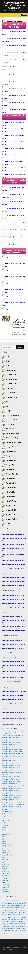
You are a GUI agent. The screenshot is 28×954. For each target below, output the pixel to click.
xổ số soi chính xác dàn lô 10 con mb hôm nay (12, 754)
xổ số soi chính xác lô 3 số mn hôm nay (10, 801)
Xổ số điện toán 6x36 (12, 415)
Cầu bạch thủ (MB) (11, 429)
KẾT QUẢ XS (4, 809)
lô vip (13, 914)
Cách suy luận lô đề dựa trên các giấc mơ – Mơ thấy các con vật (19, 322)
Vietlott (3, 829)
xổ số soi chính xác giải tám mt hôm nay (11, 781)
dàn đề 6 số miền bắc (14, 907)
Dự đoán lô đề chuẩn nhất (7, 811)
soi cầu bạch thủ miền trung (18, 926)
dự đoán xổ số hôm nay (9, 910)
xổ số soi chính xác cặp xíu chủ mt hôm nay (11, 778)
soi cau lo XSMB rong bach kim (17, 923)
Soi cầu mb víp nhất (6, 758)
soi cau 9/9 (23, 914)
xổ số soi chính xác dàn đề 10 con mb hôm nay (12, 751)
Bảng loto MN (5, 882)
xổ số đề (5, 933)
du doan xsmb (20, 905)
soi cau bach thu (5, 916)
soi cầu (14, 924)
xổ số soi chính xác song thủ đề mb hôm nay (11, 769)
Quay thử (4, 884)
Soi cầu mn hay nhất (6, 792)
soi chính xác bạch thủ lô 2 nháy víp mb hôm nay (12, 735)
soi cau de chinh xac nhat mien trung (17, 916)
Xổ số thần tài (10, 424)
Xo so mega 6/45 (11, 393)
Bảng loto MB (5, 878)
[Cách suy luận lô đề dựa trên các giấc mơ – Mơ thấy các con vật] (6, 318)
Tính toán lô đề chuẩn (5, 322)
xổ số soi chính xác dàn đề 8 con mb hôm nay (12, 749)
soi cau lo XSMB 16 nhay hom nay (10, 919)
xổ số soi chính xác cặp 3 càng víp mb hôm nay (12, 744)
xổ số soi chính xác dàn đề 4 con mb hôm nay (12, 746)
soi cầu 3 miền (19, 924)
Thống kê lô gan (11, 451)
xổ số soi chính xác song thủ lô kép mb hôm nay (12, 770)
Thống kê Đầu (10, 465)
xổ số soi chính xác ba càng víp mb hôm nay (11, 737)
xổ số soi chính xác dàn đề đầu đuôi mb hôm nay (12, 753)
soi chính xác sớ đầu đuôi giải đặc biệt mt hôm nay (13, 786)
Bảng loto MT (5, 880)
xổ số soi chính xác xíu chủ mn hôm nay (10, 808)
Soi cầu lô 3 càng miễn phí (18, 928)
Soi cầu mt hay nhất (6, 774)
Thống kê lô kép (11, 460)
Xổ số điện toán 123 (12, 420)
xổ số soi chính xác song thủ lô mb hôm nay (11, 772)
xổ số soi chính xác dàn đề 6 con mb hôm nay (12, 747)
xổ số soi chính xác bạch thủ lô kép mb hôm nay (12, 740)
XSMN (8, 361)
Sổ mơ (8, 524)
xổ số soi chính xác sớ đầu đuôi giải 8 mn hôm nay (13, 802)
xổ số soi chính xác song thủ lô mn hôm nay (11, 806)
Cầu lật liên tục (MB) (12, 433)
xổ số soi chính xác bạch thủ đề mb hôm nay (11, 739)
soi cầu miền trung (7, 932)
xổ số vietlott (10, 388)
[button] (24, 15)
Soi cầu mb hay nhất (6, 733)
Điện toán (4, 841)
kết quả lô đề (4, 912)
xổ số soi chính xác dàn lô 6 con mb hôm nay (12, 760)
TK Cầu (3, 848)
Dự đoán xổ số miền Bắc (19, 910)
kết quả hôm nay (11, 370)
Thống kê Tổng (10, 478)
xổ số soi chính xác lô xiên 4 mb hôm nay (11, 767)
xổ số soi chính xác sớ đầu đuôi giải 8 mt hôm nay (13, 785)
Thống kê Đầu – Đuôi (12, 474)
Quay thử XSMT (11, 515)
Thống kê (9, 411)
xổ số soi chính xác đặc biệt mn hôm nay (11, 797)
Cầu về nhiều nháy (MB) (13, 442)
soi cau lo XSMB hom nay (14, 921)
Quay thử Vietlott (11, 519)
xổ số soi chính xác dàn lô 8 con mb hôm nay (12, 762)
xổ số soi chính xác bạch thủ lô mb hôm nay (11, 742)
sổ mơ (3, 893)
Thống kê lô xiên (11, 456)
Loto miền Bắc (10, 492)
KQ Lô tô (4, 877)
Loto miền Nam (10, 496)
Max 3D (8, 402)
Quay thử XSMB (11, 506)
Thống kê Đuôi (10, 469)
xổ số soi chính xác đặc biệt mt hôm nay (11, 779)
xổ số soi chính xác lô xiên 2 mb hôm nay (11, 763)
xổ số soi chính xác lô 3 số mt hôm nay (10, 783)
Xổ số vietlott (5, 831)
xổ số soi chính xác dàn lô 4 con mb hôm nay (12, 756)
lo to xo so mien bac (18, 912)
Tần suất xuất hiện (11, 483)
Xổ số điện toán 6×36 (6, 843)
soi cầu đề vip (15, 932)
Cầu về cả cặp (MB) (12, 438)
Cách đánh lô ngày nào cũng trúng (9, 901)
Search (20, 347)
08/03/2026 (15, 317)
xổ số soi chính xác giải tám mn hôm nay (11, 799)
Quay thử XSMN (11, 510)
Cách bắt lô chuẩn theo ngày (18, 900)
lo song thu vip (11, 912)
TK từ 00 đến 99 (11, 487)
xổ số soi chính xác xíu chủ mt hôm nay (10, 790)
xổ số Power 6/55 (11, 397)
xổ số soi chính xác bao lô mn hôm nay (10, 793)
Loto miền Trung (11, 501)
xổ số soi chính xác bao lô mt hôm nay (10, 776)
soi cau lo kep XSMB (6, 917)
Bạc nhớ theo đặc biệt (6, 900)
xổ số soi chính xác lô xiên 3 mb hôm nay (11, 765)
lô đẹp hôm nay (17, 914)
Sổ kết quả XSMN (11, 379)
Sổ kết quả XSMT (11, 384)
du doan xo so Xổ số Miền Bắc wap (9, 905)
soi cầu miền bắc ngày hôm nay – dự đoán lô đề (14, 5)
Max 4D (8, 406)
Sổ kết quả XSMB (11, 375)
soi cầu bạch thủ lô (8, 926)
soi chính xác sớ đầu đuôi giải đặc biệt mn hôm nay (13, 804)
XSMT (8, 366)
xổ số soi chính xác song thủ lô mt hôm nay (11, 788)
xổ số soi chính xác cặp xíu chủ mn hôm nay (11, 795)
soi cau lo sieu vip (15, 917)
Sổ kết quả (4, 822)
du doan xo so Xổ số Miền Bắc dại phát (17, 903)
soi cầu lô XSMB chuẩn (16, 930)
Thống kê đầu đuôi (12, 447)
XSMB (7, 356)
